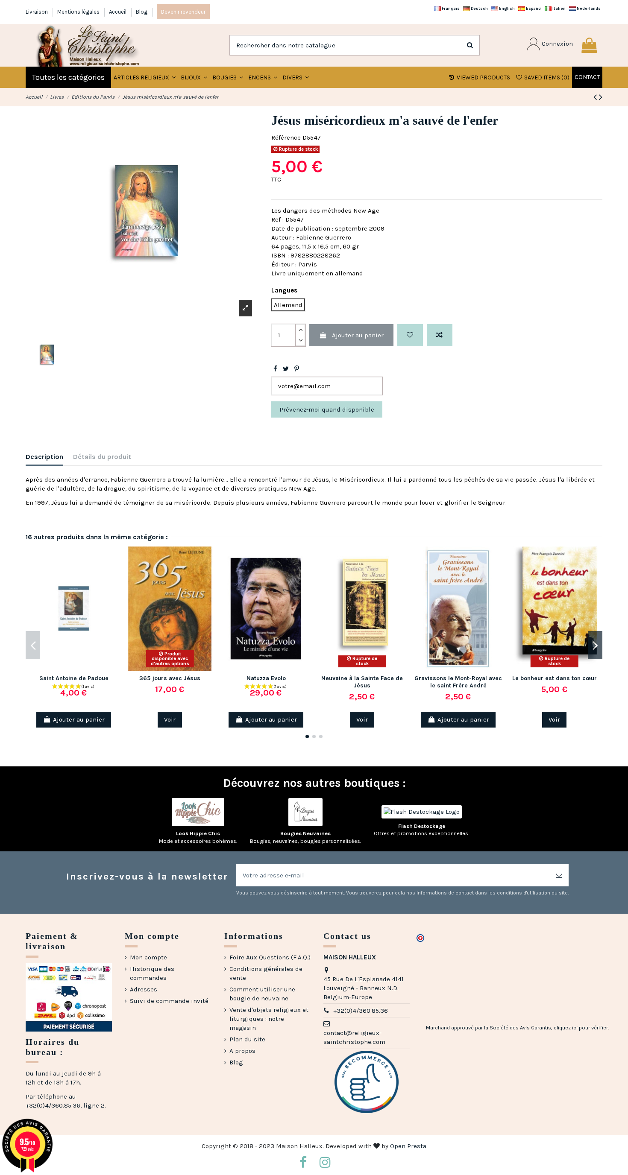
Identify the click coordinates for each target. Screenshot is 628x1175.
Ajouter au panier (358, 335)
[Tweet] (286, 369)
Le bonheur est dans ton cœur (554, 678)
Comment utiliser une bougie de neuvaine (262, 993)
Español (533, 8)
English (506, 8)
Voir (170, 719)
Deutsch (479, 8)
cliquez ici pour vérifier (581, 1028)
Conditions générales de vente (265, 973)
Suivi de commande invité (169, 1001)
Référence (286, 137)
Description (44, 457)
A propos (242, 1051)
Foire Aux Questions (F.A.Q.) (270, 957)
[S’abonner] (559, 875)
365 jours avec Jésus (169, 678)
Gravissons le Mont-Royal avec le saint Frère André (458, 682)
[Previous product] (596, 97)
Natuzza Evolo (266, 678)
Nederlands (588, 8)
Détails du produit (102, 457)
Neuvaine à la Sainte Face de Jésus (362, 682)
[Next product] (600, 97)
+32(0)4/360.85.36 (360, 1010)
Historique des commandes (152, 973)
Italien (559, 8)
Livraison (37, 12)
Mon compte (148, 957)
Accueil (118, 12)
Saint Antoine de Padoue (74, 678)
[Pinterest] (296, 369)
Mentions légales (79, 12)
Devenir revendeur (183, 12)
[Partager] (275, 369)
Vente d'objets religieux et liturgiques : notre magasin (268, 1019)
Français (450, 8)
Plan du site (247, 1039)
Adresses (143, 989)
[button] (194, 77)
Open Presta (408, 1146)
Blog (141, 12)
